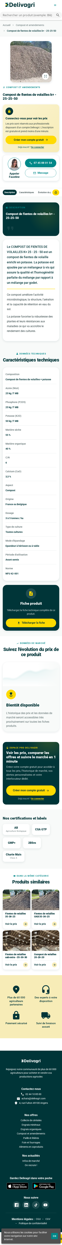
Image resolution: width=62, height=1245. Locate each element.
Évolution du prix (46, 192)
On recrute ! (31, 1165)
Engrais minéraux (31, 1124)
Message (40, 173)
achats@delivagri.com (31, 1098)
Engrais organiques (31, 1129)
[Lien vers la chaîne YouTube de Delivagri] (45, 1205)
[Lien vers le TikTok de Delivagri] (36, 1205)
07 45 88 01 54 (40, 163)
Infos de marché (31, 1161)
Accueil (6, 25)
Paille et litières (31, 1138)
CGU (38, 1219)
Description (9, 192)
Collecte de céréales (31, 1120)
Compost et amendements (30, 25)
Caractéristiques (26, 192)
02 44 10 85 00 (31, 1094)
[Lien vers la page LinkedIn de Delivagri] (26, 1205)
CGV (47, 1219)
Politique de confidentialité (32, 1223)
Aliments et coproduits (31, 1146)
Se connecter (37, 147)
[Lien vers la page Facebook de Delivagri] (16, 1205)
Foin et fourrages (31, 1142)
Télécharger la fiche (31, 622)
